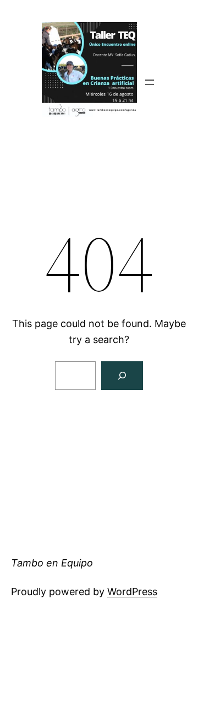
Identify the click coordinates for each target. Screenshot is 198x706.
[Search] (122, 375)
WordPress (132, 591)
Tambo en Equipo (52, 563)
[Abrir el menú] (149, 82)
